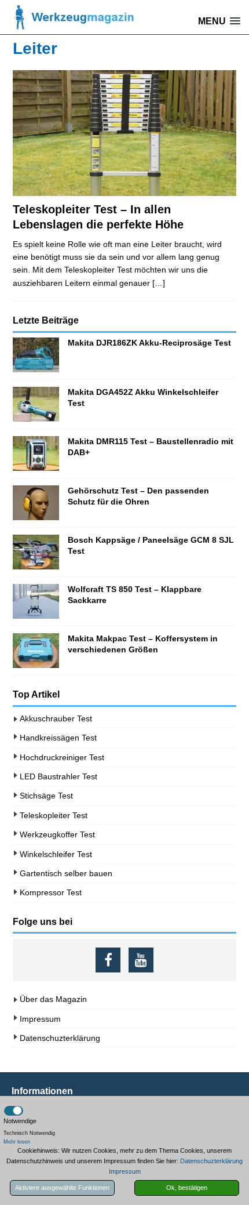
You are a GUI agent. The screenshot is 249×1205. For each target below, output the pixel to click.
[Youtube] (141, 960)
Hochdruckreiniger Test (62, 757)
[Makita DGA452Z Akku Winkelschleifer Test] (36, 404)
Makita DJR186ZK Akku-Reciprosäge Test (149, 342)
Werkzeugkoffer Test (57, 834)
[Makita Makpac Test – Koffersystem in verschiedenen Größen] (36, 650)
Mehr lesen (16, 1142)
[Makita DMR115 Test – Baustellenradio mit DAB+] (36, 453)
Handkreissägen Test (58, 737)
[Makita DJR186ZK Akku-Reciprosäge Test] (36, 354)
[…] (158, 283)
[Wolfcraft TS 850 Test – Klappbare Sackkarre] (36, 601)
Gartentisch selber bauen (66, 873)
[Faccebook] (108, 960)
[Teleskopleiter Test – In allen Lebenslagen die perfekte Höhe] (124, 133)
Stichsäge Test (46, 795)
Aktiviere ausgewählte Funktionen (62, 1187)
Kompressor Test (51, 892)
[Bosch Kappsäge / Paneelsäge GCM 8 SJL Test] (36, 552)
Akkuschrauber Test (56, 718)
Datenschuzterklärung (60, 1038)
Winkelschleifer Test (56, 854)
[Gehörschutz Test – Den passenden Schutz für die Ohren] (36, 502)
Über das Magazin (53, 999)
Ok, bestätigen (186, 1187)
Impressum (40, 1018)
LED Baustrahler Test (58, 776)
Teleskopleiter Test (53, 815)
